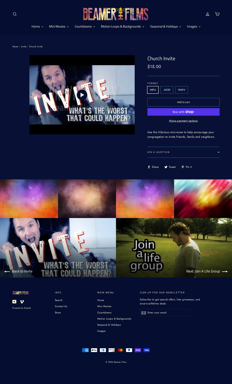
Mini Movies (57, 26)
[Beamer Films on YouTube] (14, 301)
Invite (23, 46)
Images (192, 26)
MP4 (153, 90)
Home (36, 26)
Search (59, 300)
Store (58, 312)
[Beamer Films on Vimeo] (22, 301)
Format (152, 83)
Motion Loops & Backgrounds (121, 26)
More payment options (183, 121)
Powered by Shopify (21, 307)
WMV (181, 90)
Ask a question (158, 152)
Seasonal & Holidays (164, 26)
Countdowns (83, 26)
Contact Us (61, 306)
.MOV (167, 90)
